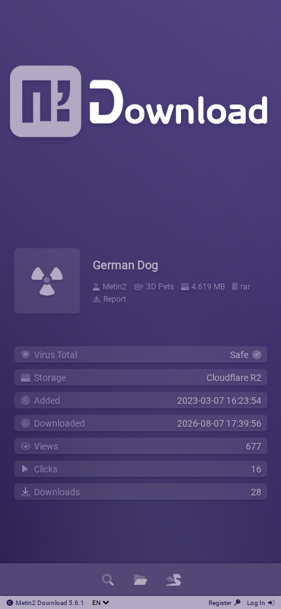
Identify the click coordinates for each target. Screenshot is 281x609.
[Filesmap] (173, 579)
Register (219, 602)
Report (114, 299)
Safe (241, 355)
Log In (256, 602)
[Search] (107, 579)
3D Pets (160, 286)
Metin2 (115, 286)
